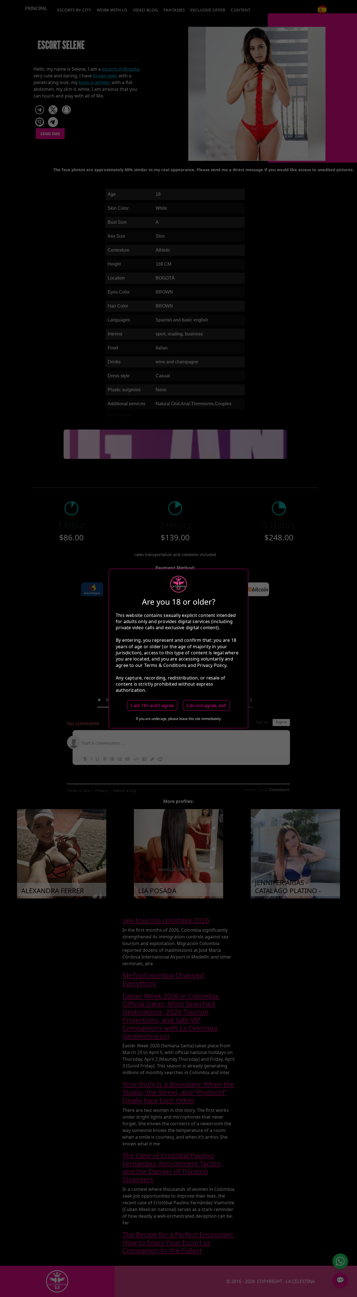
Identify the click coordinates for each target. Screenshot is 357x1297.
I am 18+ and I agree (152, 705)
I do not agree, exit (206, 705)
